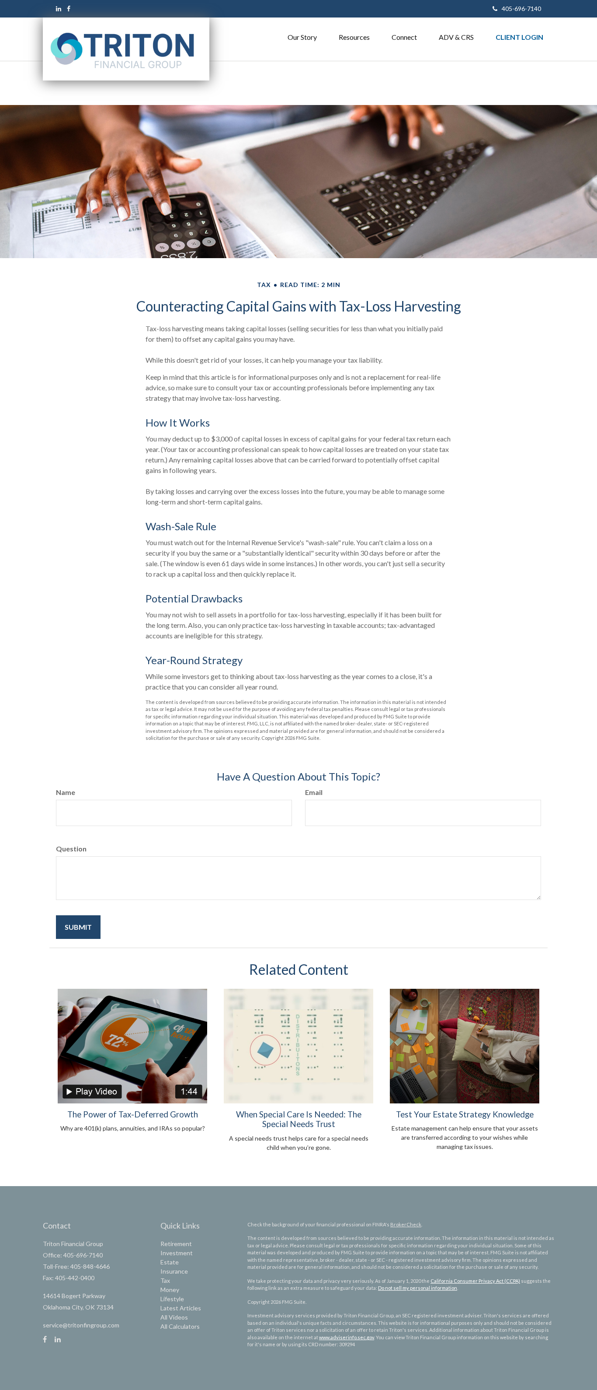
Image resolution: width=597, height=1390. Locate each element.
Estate (169, 1262)
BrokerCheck (405, 1224)
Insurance (174, 1271)
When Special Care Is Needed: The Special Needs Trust (298, 1119)
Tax (165, 1280)
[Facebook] (68, 8)
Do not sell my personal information (417, 1288)
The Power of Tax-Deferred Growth (132, 1114)
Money (169, 1289)
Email (314, 792)
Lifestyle (172, 1298)
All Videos (174, 1317)
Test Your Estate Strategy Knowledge (465, 1114)
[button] (302, 37)
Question (71, 848)
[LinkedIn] (58, 8)
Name (65, 792)
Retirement (176, 1243)
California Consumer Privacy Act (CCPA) (475, 1281)
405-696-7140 (521, 8)
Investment (176, 1253)
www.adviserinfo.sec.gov (346, 1337)
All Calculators (180, 1326)
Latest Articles (180, 1308)
